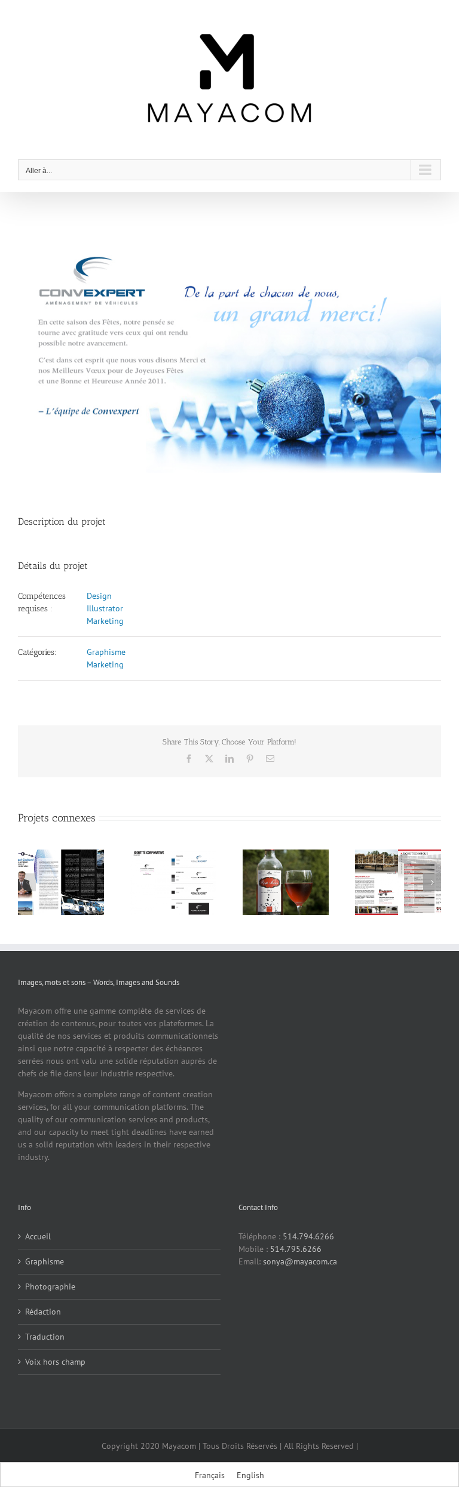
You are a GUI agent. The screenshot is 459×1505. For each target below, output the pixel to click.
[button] (27, 882)
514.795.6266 (296, 1249)
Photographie (50, 1286)
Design (99, 595)
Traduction (45, 1336)
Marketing (105, 620)
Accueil (38, 1236)
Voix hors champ (55, 1361)
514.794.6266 (308, 1236)
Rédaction (43, 1311)
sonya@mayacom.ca (300, 1261)
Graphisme (106, 652)
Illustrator (105, 608)
